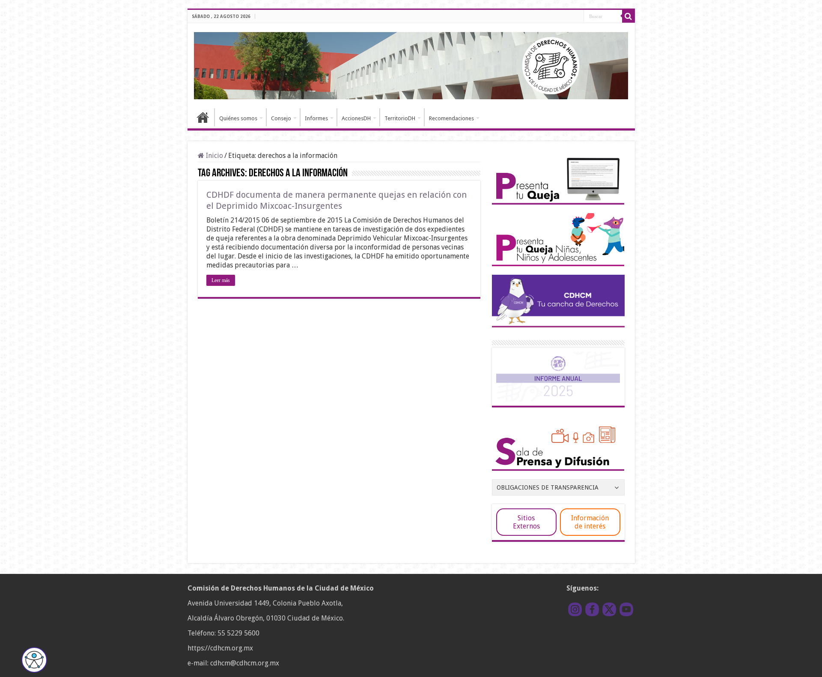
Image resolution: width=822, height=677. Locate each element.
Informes (316, 118)
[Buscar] (628, 16)
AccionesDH (356, 118)
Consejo (281, 118)
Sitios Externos (526, 522)
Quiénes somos (238, 118)
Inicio (203, 117)
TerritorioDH (399, 118)
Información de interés (590, 522)
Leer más (220, 280)
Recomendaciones (451, 118)
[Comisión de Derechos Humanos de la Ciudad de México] (411, 64)
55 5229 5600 (238, 633)
